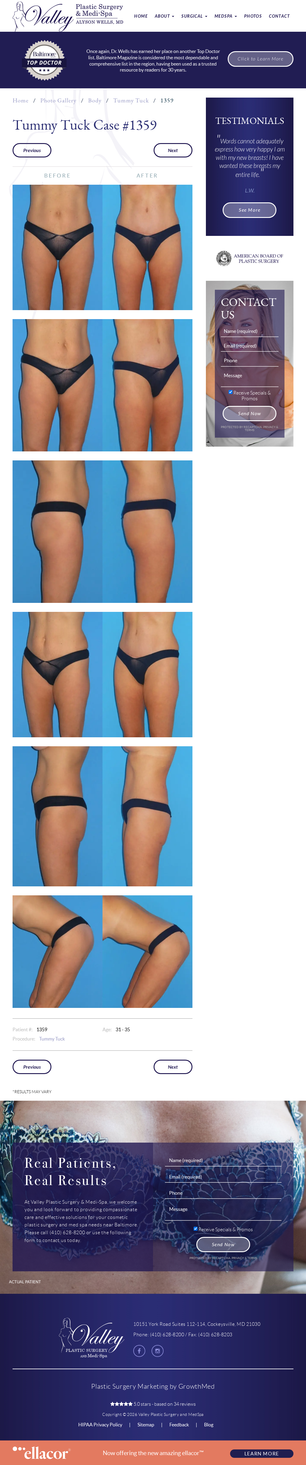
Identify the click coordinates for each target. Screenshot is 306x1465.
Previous (32, 150)
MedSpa (224, 16)
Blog (208, 1424)
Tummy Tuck (131, 100)
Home (141, 16)
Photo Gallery (58, 100)
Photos (253, 16)
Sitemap (145, 1424)
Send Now (249, 413)
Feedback (179, 1424)
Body (95, 100)
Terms (249, 430)
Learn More (261, 1453)
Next (173, 150)
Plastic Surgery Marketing (129, 1386)
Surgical (192, 16)
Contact (279, 16)
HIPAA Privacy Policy (100, 1424)
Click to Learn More (260, 59)
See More (250, 210)
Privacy (269, 427)
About (163, 16)
